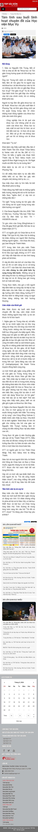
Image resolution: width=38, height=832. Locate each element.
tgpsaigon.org (7, 743)
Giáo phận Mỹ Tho (8, 793)
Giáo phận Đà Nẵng (8, 811)
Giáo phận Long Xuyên (9, 791)
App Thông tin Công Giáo (11, 754)
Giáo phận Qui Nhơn (8, 818)
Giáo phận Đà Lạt (7, 789)
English (35, 1)
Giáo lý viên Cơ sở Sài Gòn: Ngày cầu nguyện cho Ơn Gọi (18, 583)
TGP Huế (5, 807)
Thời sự (4, 14)
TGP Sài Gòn (6, 782)
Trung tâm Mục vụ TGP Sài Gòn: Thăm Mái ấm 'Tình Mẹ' (19, 637)
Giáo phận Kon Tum (8, 815)
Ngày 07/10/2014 (8, 31)
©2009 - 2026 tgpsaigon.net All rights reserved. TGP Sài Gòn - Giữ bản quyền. (19, 829)
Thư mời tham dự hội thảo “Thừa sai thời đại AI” (16, 573)
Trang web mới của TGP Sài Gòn (14, 736)
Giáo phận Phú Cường (9, 798)
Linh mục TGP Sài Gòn (10, 729)
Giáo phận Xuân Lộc (8, 802)
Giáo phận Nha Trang (8, 813)
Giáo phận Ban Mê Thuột (10, 809)
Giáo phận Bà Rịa (7, 785)
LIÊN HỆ (4, 763)
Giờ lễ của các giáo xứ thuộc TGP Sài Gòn (18, 732)
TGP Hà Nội (6, 822)
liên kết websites (8, 777)
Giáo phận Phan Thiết (9, 796)
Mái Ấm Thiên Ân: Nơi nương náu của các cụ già (16, 647)
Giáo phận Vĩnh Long (8, 800)
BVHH (4, 28)
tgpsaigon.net (7, 738)
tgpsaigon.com (7, 741)
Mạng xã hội (6, 746)
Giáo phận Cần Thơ (8, 787)
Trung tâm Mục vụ (15, 14)
